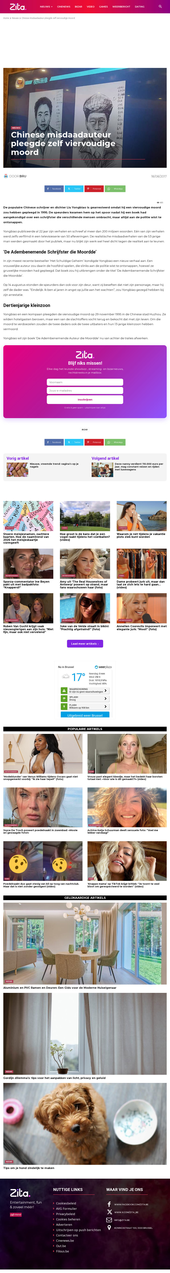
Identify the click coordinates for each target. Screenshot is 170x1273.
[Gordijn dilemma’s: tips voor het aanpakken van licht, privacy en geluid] (85, 1034)
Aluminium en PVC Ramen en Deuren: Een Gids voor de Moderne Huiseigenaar (59, 987)
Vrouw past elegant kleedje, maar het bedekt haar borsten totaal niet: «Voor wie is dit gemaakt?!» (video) (125, 778)
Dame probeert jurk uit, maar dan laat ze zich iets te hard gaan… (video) (141, 584)
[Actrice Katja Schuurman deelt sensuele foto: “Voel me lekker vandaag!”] (127, 807)
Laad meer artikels (84, 643)
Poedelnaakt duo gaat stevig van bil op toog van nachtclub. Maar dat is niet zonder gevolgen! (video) (41, 885)
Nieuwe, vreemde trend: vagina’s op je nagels (54, 465)
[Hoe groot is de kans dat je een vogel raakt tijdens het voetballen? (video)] (85, 516)
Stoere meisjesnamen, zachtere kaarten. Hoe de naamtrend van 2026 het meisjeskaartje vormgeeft (26, 538)
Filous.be (62, 1251)
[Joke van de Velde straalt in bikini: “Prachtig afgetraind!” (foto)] (85, 608)
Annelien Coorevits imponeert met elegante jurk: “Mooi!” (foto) (142, 628)
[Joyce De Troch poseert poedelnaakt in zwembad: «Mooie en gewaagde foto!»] (43, 807)
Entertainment (12, 575)
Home (6, 18)
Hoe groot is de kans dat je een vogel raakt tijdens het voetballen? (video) (85, 536)
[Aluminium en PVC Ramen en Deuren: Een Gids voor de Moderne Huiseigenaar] (85, 944)
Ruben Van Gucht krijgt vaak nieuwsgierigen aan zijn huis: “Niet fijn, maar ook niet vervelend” (28, 629)
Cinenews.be (65, 1241)
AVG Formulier (66, 1209)
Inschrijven (85, 399)
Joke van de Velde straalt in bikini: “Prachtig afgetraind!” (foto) (84, 628)
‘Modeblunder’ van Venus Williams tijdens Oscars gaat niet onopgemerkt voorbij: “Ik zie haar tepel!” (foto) (40, 778)
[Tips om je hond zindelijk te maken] (85, 1124)
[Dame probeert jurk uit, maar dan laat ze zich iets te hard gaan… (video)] (142, 564)
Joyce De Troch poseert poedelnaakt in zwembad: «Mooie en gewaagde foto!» (40, 831)
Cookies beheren (68, 1219)
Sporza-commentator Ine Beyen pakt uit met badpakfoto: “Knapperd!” (26, 584)
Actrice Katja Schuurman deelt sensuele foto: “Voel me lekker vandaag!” (122, 831)
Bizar (85, 429)
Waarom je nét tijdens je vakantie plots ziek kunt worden (141, 535)
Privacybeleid (65, 1214)
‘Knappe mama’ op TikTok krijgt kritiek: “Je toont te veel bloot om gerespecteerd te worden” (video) (123, 885)
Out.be (61, 1246)
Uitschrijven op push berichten (78, 1230)
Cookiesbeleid (66, 1203)
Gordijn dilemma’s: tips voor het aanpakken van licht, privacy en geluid (54, 1078)
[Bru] (6, 176)
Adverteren (64, 1225)
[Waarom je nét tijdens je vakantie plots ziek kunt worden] (142, 516)
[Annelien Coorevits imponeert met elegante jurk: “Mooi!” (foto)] (142, 608)
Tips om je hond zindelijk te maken (28, 1168)
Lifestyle (9, 528)
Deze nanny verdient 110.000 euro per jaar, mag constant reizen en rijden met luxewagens (139, 467)
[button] (160, 6)
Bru (22, 176)
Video (64, 528)
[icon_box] (127, 1204)
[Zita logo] (18, 6)
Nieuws (15, 18)
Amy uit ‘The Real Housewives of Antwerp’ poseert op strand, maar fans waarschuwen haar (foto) (84, 584)
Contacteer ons (67, 1235)
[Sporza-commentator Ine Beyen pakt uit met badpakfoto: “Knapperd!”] (28, 564)
